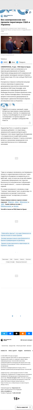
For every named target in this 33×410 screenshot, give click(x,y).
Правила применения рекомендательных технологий (16, 369)
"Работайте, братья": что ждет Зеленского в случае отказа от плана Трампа (16, 234)
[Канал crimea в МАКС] (29, 333)
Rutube (16, 206)
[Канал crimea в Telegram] (4, 333)
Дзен (16, 202)
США (11, 259)
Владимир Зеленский (21, 262)
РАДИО (20, 351)
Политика (28, 259)
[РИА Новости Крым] (6, 16)
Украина (16, 259)
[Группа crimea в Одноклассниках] (23, 333)
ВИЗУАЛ (29, 346)
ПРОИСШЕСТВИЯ (21, 346)
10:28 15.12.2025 (4, 33)
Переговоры (5, 259)
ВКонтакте (24, 202)
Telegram (11, 202)
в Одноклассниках (11, 205)
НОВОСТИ (4, 351)
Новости (22, 259)
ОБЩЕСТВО (12, 346)
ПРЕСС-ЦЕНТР (12, 351)
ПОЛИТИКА (5, 346)
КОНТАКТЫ (27, 351)
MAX (2, 204)
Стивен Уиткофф (10, 262)
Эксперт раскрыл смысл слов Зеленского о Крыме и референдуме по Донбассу (15, 239)
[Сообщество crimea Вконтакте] (10, 333)
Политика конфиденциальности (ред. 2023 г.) (13, 368)
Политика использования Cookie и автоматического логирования (16, 365)
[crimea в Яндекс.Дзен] (16, 333)
